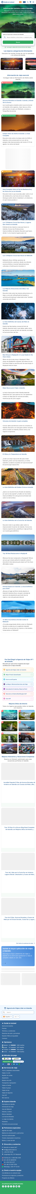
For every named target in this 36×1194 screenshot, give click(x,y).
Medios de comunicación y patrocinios (13, 1133)
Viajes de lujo (5, 1090)
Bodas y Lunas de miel (8, 1140)
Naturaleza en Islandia (8, 1104)
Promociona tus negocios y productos (12, 1175)
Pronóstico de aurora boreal (10, 1124)
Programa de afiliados (8, 1178)
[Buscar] (27, 2)
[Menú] (33, 2)
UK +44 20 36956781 (10, 1160)
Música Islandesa (7, 1114)
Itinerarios (5, 1121)
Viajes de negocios (7, 1092)
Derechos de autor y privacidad (11, 1033)
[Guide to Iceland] (7, 2)
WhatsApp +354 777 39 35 (12, 1166)
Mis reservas (5, 1097)
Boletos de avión (6, 1080)
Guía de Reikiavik (7, 1109)
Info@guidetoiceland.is (10, 1149)
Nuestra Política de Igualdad (10, 1036)
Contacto (4, 1038)
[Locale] (20, 2)
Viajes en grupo (6, 1087)
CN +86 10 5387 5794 (10, 1164)
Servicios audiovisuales (8, 1135)
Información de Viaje (7, 1106)
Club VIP (4, 1095)
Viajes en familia (6, 1085)
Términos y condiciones (8, 1031)
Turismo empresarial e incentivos (11, 1138)
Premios (4, 1028)
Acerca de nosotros (7, 1026)
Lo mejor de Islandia (7, 1119)
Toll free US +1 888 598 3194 (12, 1157)
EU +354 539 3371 (9, 1162)
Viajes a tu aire (6, 1073)
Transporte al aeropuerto (9, 1083)
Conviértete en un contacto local (11, 1173)
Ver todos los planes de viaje (24, 943)
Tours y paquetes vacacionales (11, 1070)
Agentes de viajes (7, 1130)
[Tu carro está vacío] (30, 2)
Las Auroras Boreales (8, 1116)
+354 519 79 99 (8, 1152)
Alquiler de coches (7, 1075)
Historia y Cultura (7, 1111)
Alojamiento (5, 1078)
